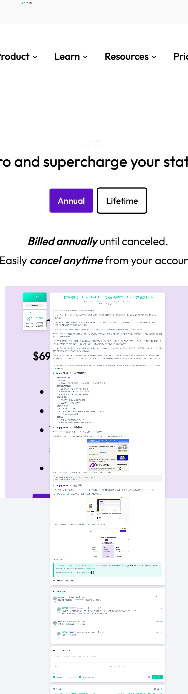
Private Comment (72, 677)
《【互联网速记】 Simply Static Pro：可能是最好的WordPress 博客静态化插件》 (84, 566)
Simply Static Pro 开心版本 (34, 323)
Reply (159, 602)
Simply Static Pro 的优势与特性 (34, 319)
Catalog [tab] (30, 313)
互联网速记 (99, 301)
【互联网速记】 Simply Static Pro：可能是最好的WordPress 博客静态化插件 (108, 297)
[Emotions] (149, 677)
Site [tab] (41, 313)
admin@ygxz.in (89, 568)
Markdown (59, 677)
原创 (67, 580)
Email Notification (88, 677)
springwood (62, 597)
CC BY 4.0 (86, 572)
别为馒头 (89, 301)
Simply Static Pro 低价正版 (34, 326)
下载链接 (92, 477)
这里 (97, 436)
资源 (72, 580)
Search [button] (35, 306)
